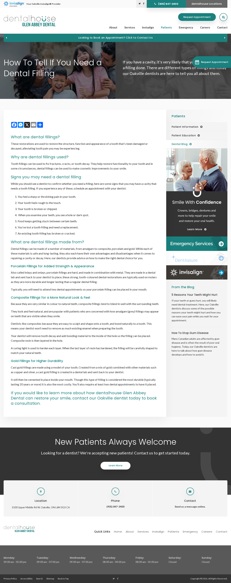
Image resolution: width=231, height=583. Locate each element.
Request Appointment (197, 17)
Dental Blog (180, 144)
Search (39, 578)
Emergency (186, 27)
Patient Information (185, 127)
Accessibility (26, 578)
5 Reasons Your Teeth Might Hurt (194, 295)
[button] (211, 62)
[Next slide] (224, 37)
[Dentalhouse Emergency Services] (196, 243)
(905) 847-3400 (168, 4)
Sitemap (50, 578)
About (113, 27)
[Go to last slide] (6, 37)
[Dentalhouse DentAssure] (196, 258)
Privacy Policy (10, 578)
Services (129, 27)
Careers (205, 27)
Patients (166, 27)
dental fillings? (45, 137)
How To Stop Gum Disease (190, 333)
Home (118, 531)
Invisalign (148, 27)
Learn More (115, 465)
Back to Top (63, 578)
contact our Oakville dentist (100, 398)
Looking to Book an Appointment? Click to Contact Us (115, 37)
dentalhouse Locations (206, 4)
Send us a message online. (190, 506)
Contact (222, 27)
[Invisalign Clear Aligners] (196, 272)
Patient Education (184, 135)
